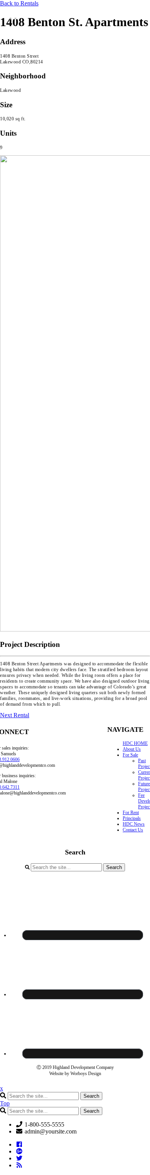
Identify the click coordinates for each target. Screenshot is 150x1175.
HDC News (134, 824)
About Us (132, 749)
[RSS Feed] (19, 1165)
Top (5, 1103)
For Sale (130, 755)
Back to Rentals (19, 3)
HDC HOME (135, 743)
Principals (132, 818)
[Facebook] (19, 1144)
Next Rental (14, 715)
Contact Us (133, 830)
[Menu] (13, 16)
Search (114, 867)
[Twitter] (19, 1158)
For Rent (131, 812)
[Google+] (19, 1151)
